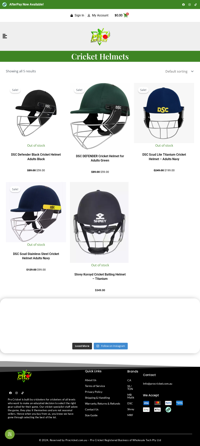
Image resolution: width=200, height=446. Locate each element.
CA (129, 380)
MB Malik (130, 396)
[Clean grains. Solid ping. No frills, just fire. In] (116, 311)
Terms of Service (95, 386)
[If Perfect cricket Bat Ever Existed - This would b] (83, 330)
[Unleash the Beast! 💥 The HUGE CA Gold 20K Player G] (17, 330)
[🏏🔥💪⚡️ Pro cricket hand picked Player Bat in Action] (182, 330)
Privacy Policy (93, 391)
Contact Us (91, 409)
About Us (90, 380)
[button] (4, 36)
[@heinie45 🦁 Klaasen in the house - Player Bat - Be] (116, 330)
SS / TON (130, 387)
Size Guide (91, 415)
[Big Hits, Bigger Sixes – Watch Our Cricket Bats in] (149, 311)
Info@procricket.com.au (157, 383)
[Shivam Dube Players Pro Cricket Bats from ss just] (17, 311)
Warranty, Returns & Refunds (102, 403)
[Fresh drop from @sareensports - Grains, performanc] (50, 311)
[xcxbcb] (24, 376)
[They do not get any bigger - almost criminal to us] (83, 311)
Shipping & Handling (97, 397)
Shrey (130, 409)
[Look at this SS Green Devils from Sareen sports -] (182, 311)
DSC (130, 403)
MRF (130, 415)
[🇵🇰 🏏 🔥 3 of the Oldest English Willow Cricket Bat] (149, 330)
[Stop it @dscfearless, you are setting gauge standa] (50, 330)
